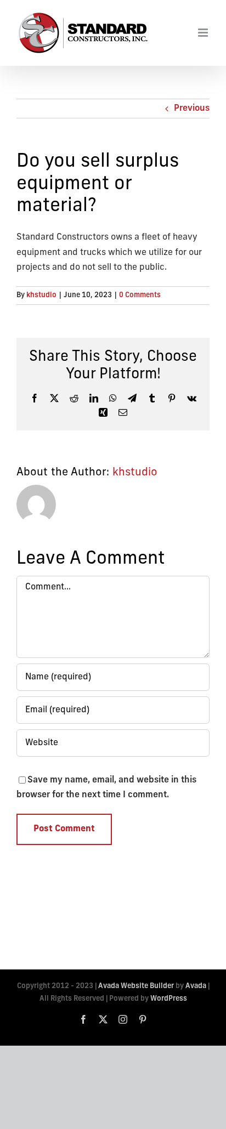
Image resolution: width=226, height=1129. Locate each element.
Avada (195, 986)
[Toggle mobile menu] (204, 32)
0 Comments (140, 295)
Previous (192, 108)
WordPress (168, 998)
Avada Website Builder (136, 986)
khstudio (41, 295)
